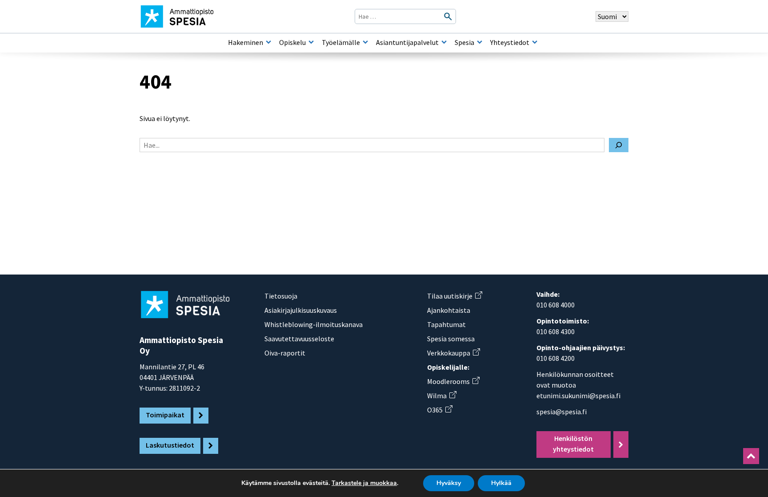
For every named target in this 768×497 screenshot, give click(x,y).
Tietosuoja (280, 295)
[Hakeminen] (268, 42)
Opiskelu (292, 42)
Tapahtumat (446, 324)
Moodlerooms (453, 381)
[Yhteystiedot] (534, 42)
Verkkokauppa (453, 352)
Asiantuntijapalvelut (407, 42)
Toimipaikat (165, 414)
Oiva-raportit (284, 352)
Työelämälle (341, 42)
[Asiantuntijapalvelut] (444, 42)
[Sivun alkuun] (751, 456)
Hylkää (501, 483)
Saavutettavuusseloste (299, 338)
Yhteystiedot (509, 42)
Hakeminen (245, 42)
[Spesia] (479, 42)
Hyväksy (448, 483)
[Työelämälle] (365, 42)
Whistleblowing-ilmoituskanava (313, 324)
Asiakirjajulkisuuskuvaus (300, 310)
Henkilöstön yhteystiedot (573, 443)
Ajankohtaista (448, 310)
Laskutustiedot (170, 444)
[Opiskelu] (311, 42)
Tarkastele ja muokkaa (364, 483)
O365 (439, 409)
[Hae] (618, 145)
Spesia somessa (451, 338)
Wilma (441, 395)
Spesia (464, 42)
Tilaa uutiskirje (454, 295)
